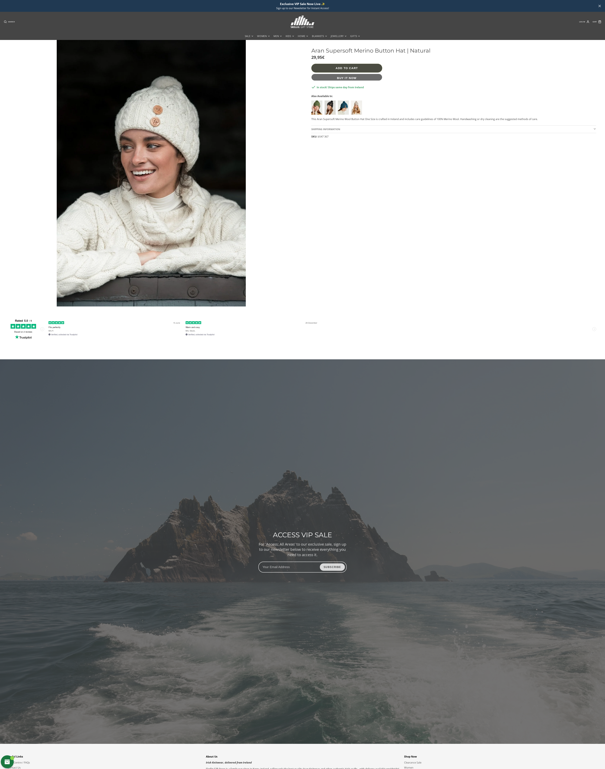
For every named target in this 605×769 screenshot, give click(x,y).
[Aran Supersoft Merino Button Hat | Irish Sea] (344, 109)
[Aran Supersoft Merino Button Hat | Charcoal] (331, 109)
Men (276, 36)
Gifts (353, 36)
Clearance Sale (412, 762)
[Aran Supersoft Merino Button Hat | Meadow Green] (317, 109)
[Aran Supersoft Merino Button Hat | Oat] (357, 109)
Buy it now (347, 78)
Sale (248, 36)
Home (301, 36)
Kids (288, 36)
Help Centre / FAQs (19, 762)
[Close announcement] (599, 6)
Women (262, 36)
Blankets (318, 36)
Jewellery (337, 36)
